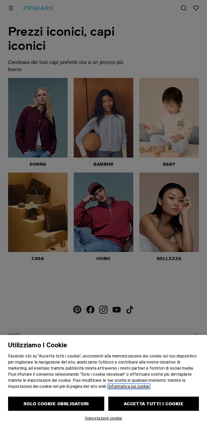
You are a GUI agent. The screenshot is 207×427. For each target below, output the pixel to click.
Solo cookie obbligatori (56, 404)
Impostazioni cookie (103, 418)
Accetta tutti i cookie (154, 404)
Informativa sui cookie (129, 386)
